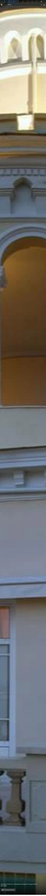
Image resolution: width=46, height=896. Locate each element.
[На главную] (6, 5)
